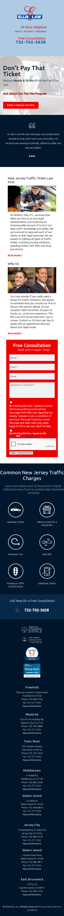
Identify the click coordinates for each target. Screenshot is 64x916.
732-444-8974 (36, 807)
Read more (14, 255)
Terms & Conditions (31, 436)
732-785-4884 (36, 726)
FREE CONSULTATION (21, 453)
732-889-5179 (36, 837)
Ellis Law (15, 906)
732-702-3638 (31, 42)
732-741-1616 (36, 753)
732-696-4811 (36, 862)
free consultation (20, 105)
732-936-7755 (36, 699)
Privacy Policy (45, 906)
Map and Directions (32, 706)
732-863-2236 (36, 782)
